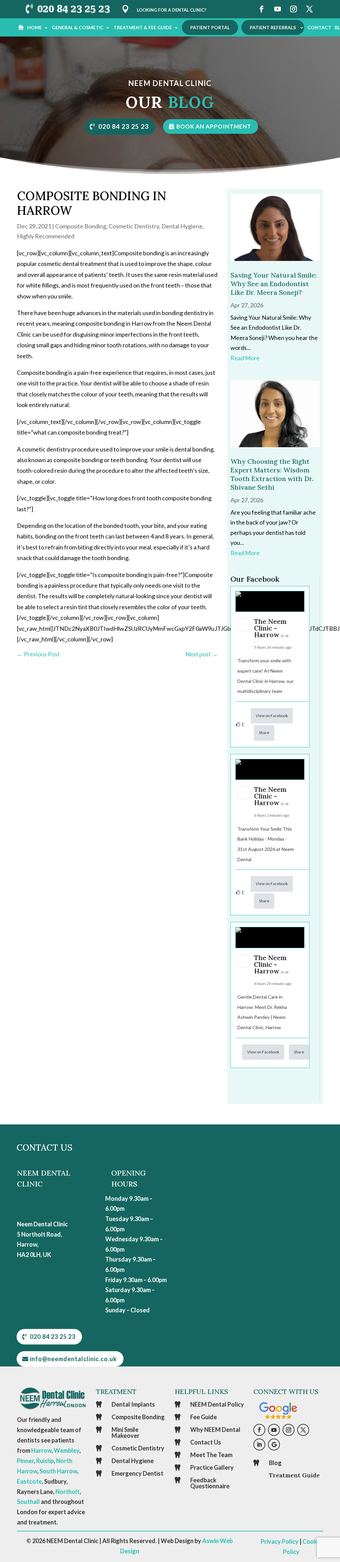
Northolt (67, 1491)
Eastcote (29, 1481)
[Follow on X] (309, 9)
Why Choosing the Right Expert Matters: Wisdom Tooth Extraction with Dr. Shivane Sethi (272, 474)
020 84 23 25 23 (73, 9)
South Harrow (58, 1471)
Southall (28, 1501)
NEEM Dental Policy (217, 1404)
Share (264, 732)
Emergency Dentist (137, 1473)
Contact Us (205, 1442)
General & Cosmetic (78, 27)
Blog (275, 1462)
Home (34, 27)
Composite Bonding (80, 226)
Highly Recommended (45, 236)
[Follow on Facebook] (261, 9)
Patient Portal (210, 27)
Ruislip (45, 1460)
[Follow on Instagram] (293, 9)
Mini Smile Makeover (125, 1432)
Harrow (41, 1450)
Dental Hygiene (182, 226)
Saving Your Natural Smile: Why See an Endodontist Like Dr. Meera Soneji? (273, 283)
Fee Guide (203, 1417)
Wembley (66, 1450)
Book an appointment (213, 126)
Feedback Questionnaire (209, 1483)
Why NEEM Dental (215, 1429)
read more (245, 358)
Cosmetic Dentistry (134, 226)
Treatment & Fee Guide (143, 27)
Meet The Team (211, 1454)
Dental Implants (133, 1404)
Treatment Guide (294, 1475)
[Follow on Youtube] (277, 9)
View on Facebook (272, 715)
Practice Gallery (212, 1467)
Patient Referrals (273, 27)
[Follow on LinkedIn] (259, 1444)
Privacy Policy (279, 1541)
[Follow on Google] (274, 1444)
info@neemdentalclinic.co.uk (73, 1358)
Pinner (25, 1460)
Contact (319, 27)
